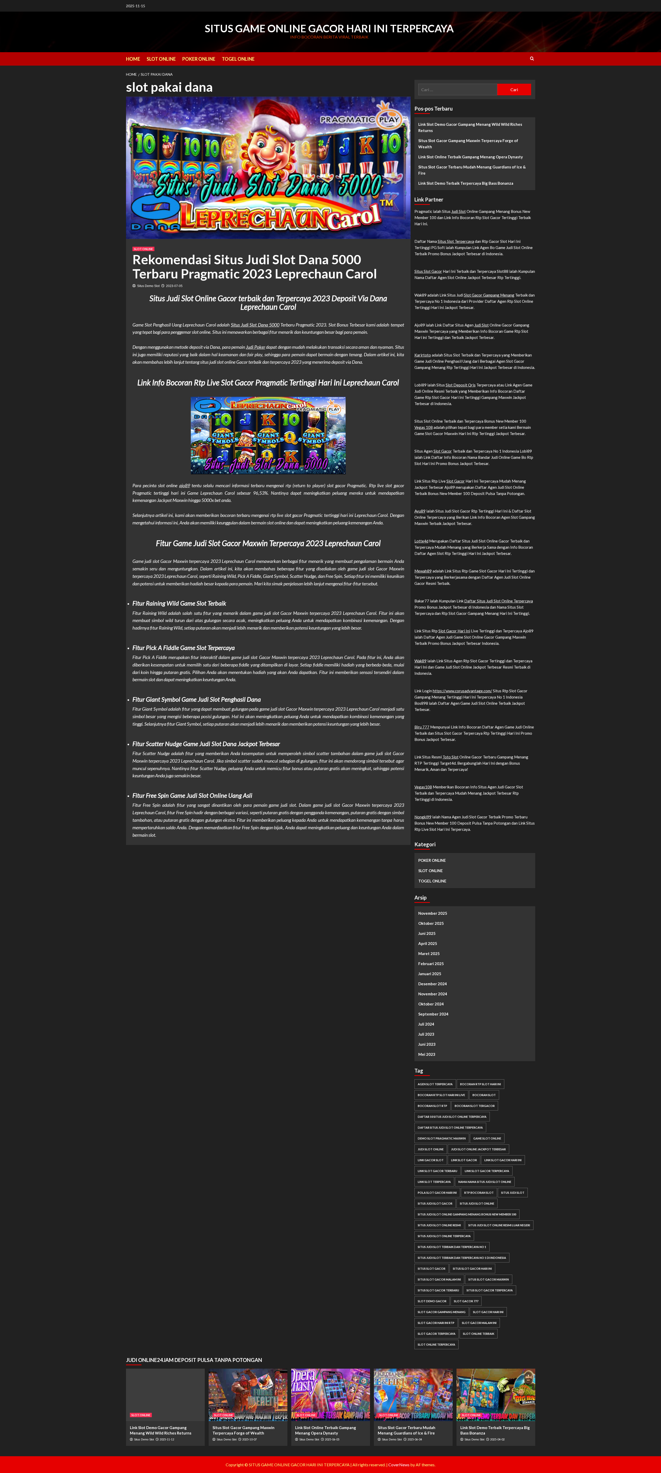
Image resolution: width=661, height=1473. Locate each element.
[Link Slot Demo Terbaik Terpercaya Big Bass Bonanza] (496, 1395)
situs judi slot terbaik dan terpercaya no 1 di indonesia (462, 1257)
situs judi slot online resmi (439, 1225)
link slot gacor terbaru (437, 1171)
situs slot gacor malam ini (439, 1279)
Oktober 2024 (431, 1004)
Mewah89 (423, 571)
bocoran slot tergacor (475, 1105)
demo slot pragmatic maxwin (442, 1138)
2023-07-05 (174, 286)
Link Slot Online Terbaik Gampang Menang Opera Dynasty (470, 156)
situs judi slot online (477, 1203)
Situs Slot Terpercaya (456, 241)
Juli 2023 (426, 1034)
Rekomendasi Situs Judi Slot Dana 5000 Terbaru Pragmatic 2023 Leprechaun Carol (254, 266)
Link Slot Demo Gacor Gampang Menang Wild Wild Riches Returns (470, 127)
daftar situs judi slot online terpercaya (450, 1127)
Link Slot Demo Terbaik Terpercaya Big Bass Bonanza (465, 183)
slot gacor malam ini (479, 1322)
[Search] (532, 58)
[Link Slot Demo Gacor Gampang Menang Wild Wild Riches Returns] (165, 1395)
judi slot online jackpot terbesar (478, 1149)
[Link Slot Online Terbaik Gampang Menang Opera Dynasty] (330, 1395)
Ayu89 (420, 511)
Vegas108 (423, 787)
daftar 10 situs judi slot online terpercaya (452, 1116)
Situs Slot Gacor (428, 271)
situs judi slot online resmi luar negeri (499, 1225)
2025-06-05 (332, 1439)
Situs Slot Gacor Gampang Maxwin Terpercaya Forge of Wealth (468, 143)
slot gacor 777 (466, 1301)
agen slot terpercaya (435, 1084)
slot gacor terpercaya (436, 1333)
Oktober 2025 (431, 923)
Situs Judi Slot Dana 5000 (255, 325)
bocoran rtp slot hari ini (480, 1084)
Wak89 (420, 660)
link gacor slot (431, 1160)
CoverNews (399, 1464)
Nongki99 (422, 817)
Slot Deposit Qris (461, 385)
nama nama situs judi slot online (484, 1181)
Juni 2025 (427, 933)
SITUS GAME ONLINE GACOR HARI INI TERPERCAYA (329, 28)
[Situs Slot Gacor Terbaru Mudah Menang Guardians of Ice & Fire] (413, 1395)
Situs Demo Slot (148, 286)
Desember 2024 (432, 983)
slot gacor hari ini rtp (436, 1322)
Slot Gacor (443, 451)
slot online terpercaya (436, 1344)
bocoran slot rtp (432, 1105)
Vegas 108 (423, 427)
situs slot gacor (431, 1268)
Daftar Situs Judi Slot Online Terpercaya (498, 601)
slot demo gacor (432, 1301)
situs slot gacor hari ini (472, 1268)
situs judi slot (512, 1192)
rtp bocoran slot (479, 1192)
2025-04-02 (497, 1439)
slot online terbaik (478, 1333)
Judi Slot (458, 211)
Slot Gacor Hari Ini (454, 631)
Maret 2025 (429, 953)
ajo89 (184, 485)
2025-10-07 (249, 1439)
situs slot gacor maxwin (488, 1279)
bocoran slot (484, 1095)
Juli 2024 (426, 1024)
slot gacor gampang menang (442, 1312)
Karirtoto (422, 355)
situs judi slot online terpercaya (444, 1236)
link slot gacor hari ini (503, 1160)
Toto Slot (451, 757)
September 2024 (433, 1014)
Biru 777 (421, 727)
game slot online (487, 1138)
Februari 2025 (431, 963)
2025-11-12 (167, 1439)
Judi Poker (255, 347)
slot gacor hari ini (488, 1312)
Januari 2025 (429, 973)
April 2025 (427, 943)
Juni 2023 (427, 1044)
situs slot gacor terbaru (438, 1290)
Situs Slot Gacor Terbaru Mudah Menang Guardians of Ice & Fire (472, 170)
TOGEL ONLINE (238, 59)
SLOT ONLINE (161, 59)
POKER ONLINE (198, 59)
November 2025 (432, 913)
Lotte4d (421, 541)
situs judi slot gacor (435, 1203)
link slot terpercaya (434, 1181)
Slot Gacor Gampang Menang (489, 295)
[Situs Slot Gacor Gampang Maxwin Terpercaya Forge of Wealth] (248, 1395)
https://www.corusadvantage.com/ (462, 690)
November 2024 (432, 993)
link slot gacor (464, 1160)
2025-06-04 (414, 1439)
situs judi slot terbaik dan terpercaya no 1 (452, 1247)
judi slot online (431, 1149)
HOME (133, 59)
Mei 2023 (426, 1054)
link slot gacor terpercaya (487, 1171)
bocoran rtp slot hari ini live (441, 1095)
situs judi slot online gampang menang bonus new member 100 (467, 1214)
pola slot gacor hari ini (437, 1192)
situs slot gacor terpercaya (490, 1290)
